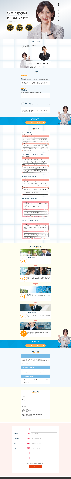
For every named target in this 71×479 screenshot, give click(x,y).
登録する (35, 466)
